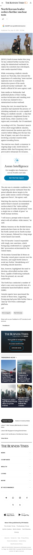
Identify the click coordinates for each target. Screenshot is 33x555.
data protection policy (16, 544)
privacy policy (25, 538)
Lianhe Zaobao (7, 529)
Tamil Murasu (26, 529)
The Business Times (22, 526)
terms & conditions (12, 541)
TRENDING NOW (8, 357)
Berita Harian (17, 529)
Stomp (16, 532)
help (19, 538)
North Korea (18, 313)
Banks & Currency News (22, 421)
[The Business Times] (15, 3)
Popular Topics (7, 421)
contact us (14, 538)
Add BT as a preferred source (15, 26)
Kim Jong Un (6, 313)
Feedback (6, 325)
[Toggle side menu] (2, 2)
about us (7, 538)
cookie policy (22, 541)
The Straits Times (9, 526)
